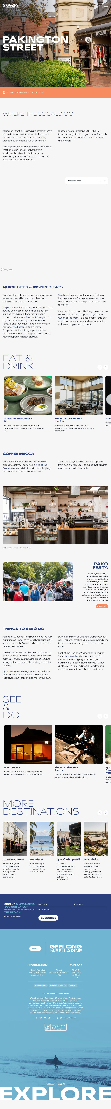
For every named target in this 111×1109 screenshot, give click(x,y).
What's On (76, 970)
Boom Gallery (72, 656)
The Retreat (19, 327)
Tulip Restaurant (11, 307)
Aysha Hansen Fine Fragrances (19, 671)
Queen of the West (68, 317)
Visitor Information (37, 970)
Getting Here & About (37, 972)
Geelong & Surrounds (18, 92)
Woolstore (63, 295)
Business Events (58, 985)
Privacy (59, 970)
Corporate (40, 985)
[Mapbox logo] (7, 269)
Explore (102, 606)
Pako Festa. (103, 581)
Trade (73, 985)
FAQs (59, 975)
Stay (76, 977)
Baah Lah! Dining (34, 317)
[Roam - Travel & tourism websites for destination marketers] (60, 1084)
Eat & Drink (76, 975)
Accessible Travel (38, 975)
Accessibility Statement (59, 972)
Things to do (76, 972)
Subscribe (48, 917)
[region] (55, 223)
